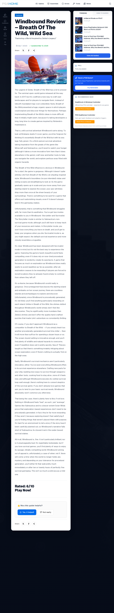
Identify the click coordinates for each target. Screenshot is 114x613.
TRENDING (83, 13)
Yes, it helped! (28, 512)
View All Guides (93, 56)
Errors (67, 4)
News (89, 4)
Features (19, 15)
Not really (47, 512)
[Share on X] (23, 50)
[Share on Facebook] (28, 50)
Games (41, 4)
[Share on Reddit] (34, 50)
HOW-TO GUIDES (102, 13)
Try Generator (92, 88)
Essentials (54, 4)
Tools (78, 4)
